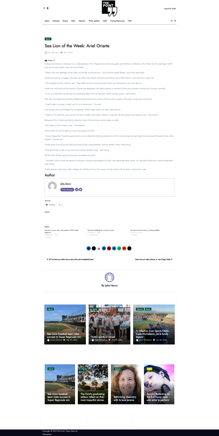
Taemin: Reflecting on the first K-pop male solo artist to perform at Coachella (158, 398)
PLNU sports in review (103, 337)
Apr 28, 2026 (161, 340)
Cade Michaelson (101, 340)
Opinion (83, 20)
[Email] (80, 189)
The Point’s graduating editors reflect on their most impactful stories (93, 397)
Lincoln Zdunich (56, 340)
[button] (175, 20)
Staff (105, 21)
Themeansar (46, 434)
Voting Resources (117, 21)
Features (57, 20)
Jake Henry (55, 52)
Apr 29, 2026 (117, 340)
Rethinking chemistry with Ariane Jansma (125, 398)
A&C (74, 20)
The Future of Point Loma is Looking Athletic (145, 230)
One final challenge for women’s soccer (100, 230)
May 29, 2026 (71, 340)
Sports (66, 20)
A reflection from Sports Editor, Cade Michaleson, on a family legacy (152, 334)
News (47, 21)
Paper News (70, 431)
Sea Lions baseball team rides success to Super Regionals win (64, 335)
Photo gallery (94, 21)
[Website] (76, 189)
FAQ (130, 21)
